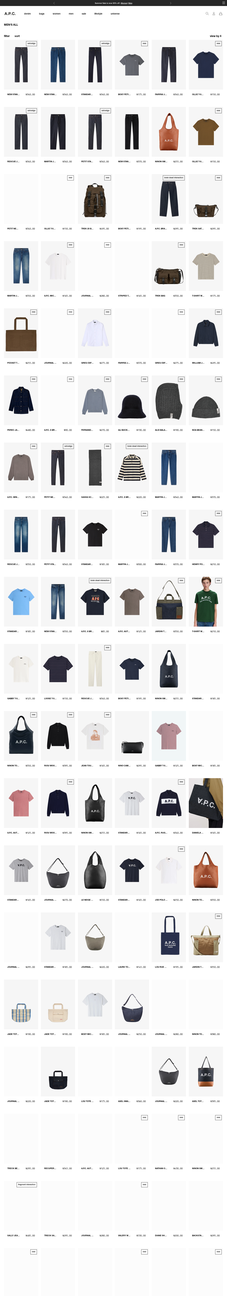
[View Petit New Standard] (21, 199)
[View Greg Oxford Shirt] (95, 333)
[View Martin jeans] (58, 132)
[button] (216, 36)
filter (7, 36)
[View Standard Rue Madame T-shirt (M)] (95, 534)
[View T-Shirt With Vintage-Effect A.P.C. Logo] (206, 602)
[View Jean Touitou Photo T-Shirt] (95, 736)
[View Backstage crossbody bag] (206, 1206)
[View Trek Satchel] (206, 199)
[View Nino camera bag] (132, 736)
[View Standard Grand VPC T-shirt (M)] (132, 803)
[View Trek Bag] (169, 266)
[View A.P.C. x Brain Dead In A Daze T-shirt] (95, 602)
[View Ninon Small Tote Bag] (206, 1139)
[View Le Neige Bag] (95, 870)
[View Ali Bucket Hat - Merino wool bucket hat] (132, 400)
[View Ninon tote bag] (206, 870)
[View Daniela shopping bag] (206, 803)
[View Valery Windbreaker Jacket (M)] (132, 1206)
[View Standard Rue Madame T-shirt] (21, 602)
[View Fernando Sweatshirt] (95, 400)
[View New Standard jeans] (21, 65)
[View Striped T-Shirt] (132, 266)
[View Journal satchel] (58, 870)
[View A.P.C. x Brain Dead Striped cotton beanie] (58, 400)
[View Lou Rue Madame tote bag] (169, 937)
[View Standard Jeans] (95, 65)
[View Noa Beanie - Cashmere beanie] (206, 400)
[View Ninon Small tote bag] (169, 132)
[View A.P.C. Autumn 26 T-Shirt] (132, 602)
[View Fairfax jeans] (169, 65)
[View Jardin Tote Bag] (169, 602)
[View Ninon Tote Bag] (21, 736)
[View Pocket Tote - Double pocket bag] (21, 333)
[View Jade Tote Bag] (21, 1004)
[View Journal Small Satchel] (58, 333)
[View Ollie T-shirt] (206, 65)
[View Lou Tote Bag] (132, 1139)
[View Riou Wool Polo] (58, 803)
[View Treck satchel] (58, 1206)
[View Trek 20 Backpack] (95, 199)
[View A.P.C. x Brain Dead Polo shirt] (132, 467)
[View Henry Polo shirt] (206, 534)
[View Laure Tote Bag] (132, 937)
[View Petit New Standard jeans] (58, 467)
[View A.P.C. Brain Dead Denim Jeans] (169, 199)
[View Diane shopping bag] (169, 1206)
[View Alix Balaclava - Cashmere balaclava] (169, 400)
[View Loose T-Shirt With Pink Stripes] (58, 669)
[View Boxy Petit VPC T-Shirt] (132, 199)
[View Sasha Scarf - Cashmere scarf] (95, 467)
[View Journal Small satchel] (95, 937)
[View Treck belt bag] (21, 1139)
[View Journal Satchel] (95, 266)
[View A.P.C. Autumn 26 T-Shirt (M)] (21, 803)
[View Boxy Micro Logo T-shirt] (206, 736)
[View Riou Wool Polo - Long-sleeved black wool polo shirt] (58, 736)
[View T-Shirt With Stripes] (206, 266)
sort (17, 36)
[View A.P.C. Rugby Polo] (169, 803)
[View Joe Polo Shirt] (169, 870)
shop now (125, 3)
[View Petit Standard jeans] (95, 132)
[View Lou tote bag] (95, 1071)
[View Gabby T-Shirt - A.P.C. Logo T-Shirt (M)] (21, 669)
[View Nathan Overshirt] (169, 1139)
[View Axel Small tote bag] (132, 1071)
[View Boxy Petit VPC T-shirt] (132, 65)
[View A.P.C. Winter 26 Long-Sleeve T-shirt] (21, 467)
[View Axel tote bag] (206, 1071)
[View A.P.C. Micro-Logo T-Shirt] (58, 266)
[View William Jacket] (206, 333)
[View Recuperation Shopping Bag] (58, 1139)
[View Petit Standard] (58, 534)
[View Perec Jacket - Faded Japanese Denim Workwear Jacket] (21, 400)
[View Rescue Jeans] (21, 132)
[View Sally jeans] (21, 1206)
